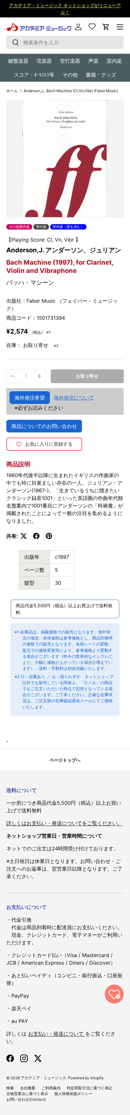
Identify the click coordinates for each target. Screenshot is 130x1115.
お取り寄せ (87, 376)
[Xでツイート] (23, 536)
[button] (106, 27)
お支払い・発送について (56, 1033)
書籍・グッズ (101, 75)
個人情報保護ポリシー (73, 1093)
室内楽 (114, 61)
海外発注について (74, 397)
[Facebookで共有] (36, 536)
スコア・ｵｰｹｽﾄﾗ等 (34, 75)
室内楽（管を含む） (68, 226)
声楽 (93, 61)
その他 (70, 75)
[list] (65, 158)
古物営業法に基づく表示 (27, 1093)
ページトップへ (65, 760)
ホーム (12, 91)
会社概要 (27, 1088)
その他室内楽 (19, 226)
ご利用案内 (51, 1088)
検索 (10, 1088)
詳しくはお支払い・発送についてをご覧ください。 (64, 823)
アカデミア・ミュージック (43, 1077)
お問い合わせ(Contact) (26, 1099)
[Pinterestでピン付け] (49, 536)
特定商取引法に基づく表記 (89, 1088)
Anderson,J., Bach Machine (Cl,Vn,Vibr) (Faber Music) (71, 91)
